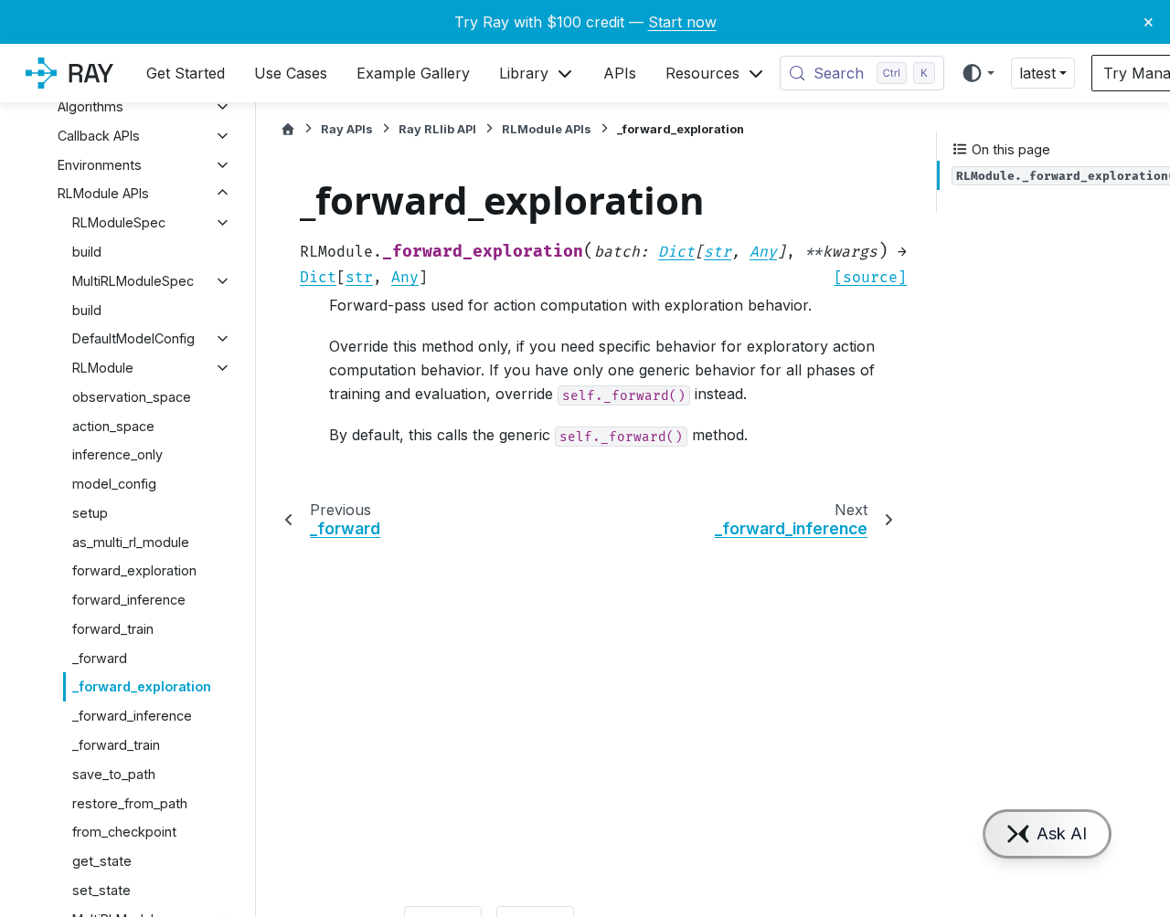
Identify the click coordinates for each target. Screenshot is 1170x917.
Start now (682, 22)
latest (1037, 73)
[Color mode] (977, 73)
